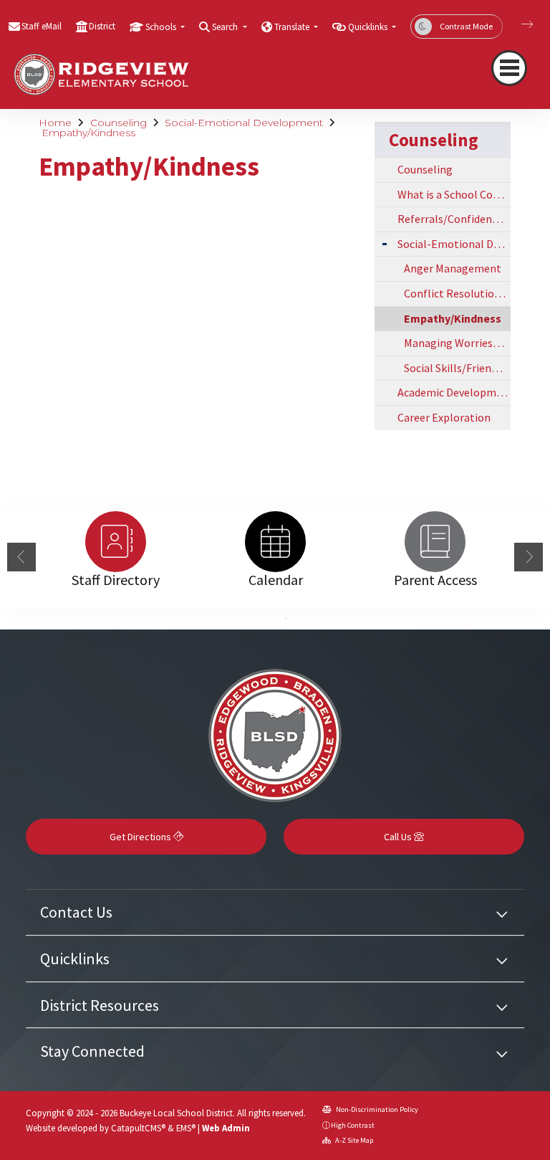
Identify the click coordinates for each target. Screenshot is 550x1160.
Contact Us (76, 912)
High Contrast (353, 1125)
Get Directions (141, 836)
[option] (116, 541)
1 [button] (264, 619)
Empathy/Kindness (88, 132)
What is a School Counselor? (454, 194)
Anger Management (452, 268)
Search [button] (226, 27)
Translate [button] (293, 27)
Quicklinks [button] (369, 27)
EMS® (186, 1127)
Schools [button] (161, 27)
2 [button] (286, 619)
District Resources (99, 1005)
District (102, 26)
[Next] (516, 24)
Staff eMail (41, 26)
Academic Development (454, 392)
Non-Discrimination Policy (376, 1109)
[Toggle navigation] (509, 68)
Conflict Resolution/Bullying (457, 293)
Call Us (399, 836)
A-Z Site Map (353, 1140)
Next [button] (528, 557)
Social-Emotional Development (244, 122)
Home (55, 122)
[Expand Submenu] (384, 243)
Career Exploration (444, 417)
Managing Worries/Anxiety (457, 343)
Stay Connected (92, 1051)
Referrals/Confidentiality (454, 218)
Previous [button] (21, 557)
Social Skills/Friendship (457, 368)
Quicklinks (75, 959)
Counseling (118, 122)
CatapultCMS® (138, 1127)
